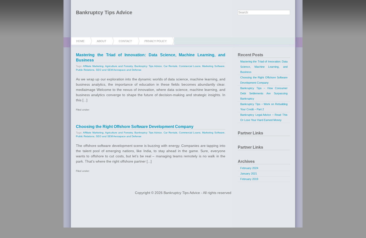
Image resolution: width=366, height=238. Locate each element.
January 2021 (248, 173)
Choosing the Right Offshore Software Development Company (134, 126)
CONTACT (125, 41)
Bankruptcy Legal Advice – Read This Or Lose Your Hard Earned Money (264, 117)
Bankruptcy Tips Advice (104, 12)
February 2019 (249, 179)
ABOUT (101, 41)
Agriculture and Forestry (119, 66)
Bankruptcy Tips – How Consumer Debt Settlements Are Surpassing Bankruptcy (264, 93)
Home (80, 41)
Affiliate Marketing (93, 66)
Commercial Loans (189, 66)
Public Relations (85, 69)
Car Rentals (170, 66)
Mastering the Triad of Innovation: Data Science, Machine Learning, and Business (264, 66)
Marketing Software (213, 66)
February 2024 (249, 168)
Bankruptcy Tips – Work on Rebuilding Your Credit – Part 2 (264, 107)
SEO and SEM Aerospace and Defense (118, 69)
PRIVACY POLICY (155, 41)
